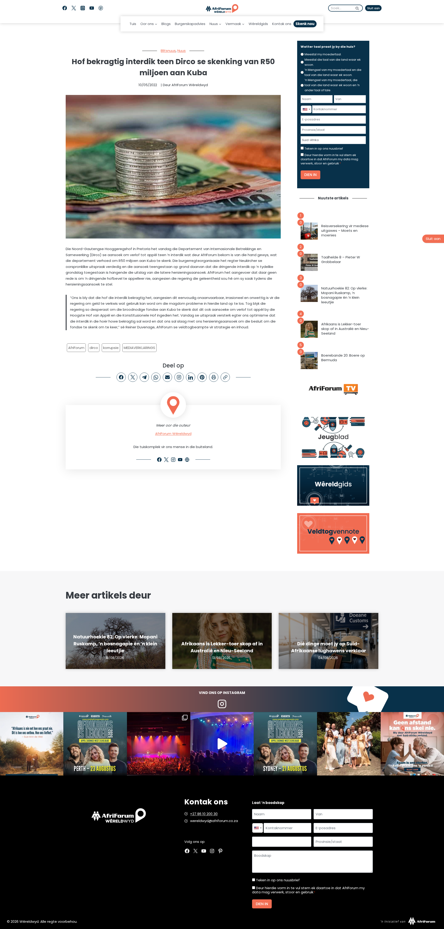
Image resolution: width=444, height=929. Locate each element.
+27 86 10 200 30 (204, 813)
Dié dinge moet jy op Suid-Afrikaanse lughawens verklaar (328, 647)
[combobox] (306, 109)
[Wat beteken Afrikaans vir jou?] (31, 743)
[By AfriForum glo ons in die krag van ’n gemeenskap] (412, 743)
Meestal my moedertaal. (323, 54)
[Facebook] (64, 8)
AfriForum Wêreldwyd (173, 433)
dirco (93, 347)
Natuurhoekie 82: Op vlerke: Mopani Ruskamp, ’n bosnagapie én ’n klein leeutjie (344, 295)
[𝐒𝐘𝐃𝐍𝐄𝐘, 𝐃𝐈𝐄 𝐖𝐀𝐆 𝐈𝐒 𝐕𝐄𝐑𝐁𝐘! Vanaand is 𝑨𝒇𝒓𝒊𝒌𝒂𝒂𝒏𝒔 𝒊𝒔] (285, 743)
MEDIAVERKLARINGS (139, 347)
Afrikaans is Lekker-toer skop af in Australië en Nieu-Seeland (345, 329)
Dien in (310, 174)
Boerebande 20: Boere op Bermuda (343, 357)
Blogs (166, 23)
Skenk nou (305, 23)
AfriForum (76, 347)
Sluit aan (373, 8)
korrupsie (111, 347)
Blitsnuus (168, 50)
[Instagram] (82, 8)
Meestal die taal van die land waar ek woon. (333, 62)
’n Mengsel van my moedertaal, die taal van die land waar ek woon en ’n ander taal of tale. (332, 85)
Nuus (181, 50)
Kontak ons (281, 23)
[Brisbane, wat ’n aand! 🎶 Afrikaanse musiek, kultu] (158, 743)
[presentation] (309, 231)
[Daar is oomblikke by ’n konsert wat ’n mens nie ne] (222, 743)
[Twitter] (73, 8)
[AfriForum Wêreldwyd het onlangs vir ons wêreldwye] (348, 743)
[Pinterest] (100, 8)
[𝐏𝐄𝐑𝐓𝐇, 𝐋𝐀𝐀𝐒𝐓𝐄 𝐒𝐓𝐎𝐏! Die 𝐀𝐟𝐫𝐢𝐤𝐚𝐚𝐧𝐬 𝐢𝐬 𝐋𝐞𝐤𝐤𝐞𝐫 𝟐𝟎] (95, 743)
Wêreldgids (258, 23)
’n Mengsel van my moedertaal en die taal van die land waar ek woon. (333, 72)
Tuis (133, 23)
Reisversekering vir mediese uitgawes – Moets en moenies (345, 231)
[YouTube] (91, 8)
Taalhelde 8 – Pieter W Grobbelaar (340, 259)
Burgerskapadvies (190, 23)
